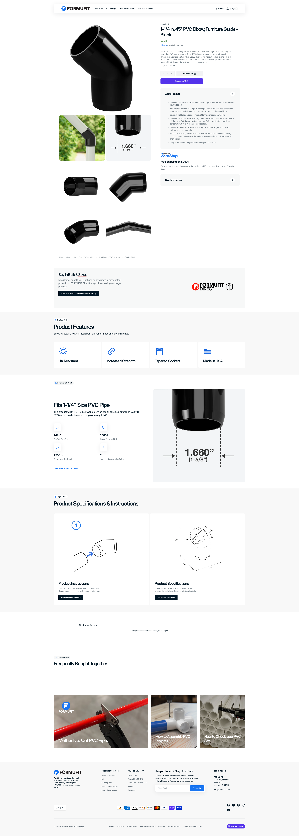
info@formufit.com (222, 789)
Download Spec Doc (166, 597)
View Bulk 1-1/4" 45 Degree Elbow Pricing (78, 293)
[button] (219, 8)
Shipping (163, 45)
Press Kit (131, 786)
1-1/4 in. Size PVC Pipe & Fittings (85, 257)
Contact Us (132, 790)
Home (61, 257)
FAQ (103, 779)
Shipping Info (107, 783)
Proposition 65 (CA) (135, 779)
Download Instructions (71, 597)
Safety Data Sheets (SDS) (137, 783)
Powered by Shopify (76, 826)
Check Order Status (109, 775)
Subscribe (197, 788)
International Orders (109, 790)
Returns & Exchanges (110, 786)
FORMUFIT (64, 826)
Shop (68, 257)
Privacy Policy (133, 775)
